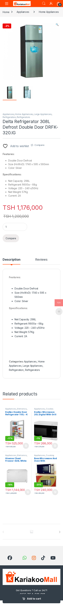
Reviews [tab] (41, 259)
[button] (57, 24)
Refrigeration (9, 117)
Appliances (23, 11)
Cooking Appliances (44, 456)
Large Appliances (43, 114)
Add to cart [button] (26, 446)
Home (6, 11)
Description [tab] (11, 259)
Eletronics (22, 409)
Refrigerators (23, 117)
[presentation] (59, 532)
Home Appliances (49, 11)
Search (44, 3)
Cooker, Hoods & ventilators (43, 410)
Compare (39, 145)
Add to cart (34, 598)
